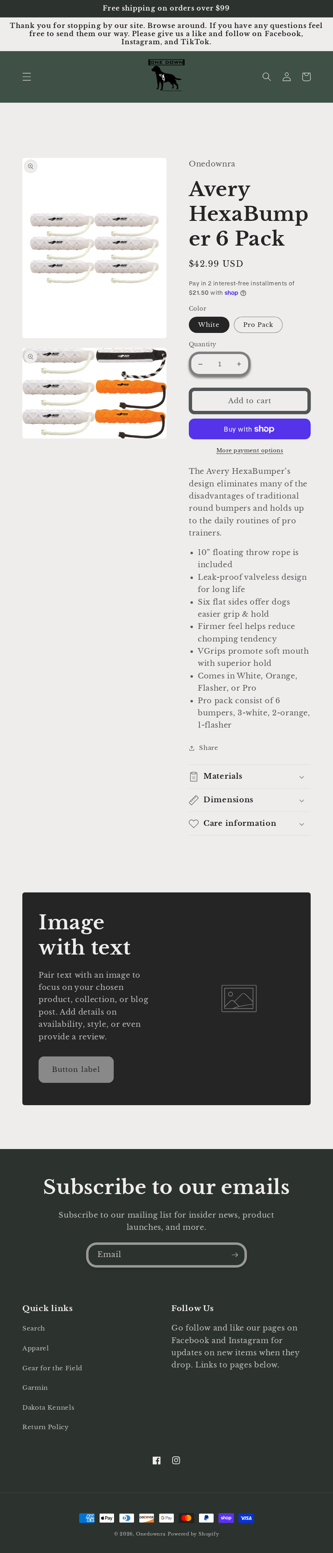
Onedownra (151, 1534)
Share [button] (208, 748)
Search (33, 1328)
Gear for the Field (52, 1368)
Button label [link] (76, 1069)
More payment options (249, 450)
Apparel (35, 1348)
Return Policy (45, 1427)
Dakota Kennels (48, 1407)
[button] (27, 76)
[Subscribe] (234, 1255)
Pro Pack (258, 324)
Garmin (35, 1387)
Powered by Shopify (193, 1534)
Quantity (202, 344)
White (209, 324)
